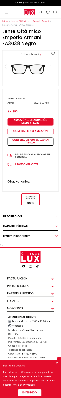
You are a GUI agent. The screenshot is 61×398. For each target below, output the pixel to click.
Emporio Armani (41, 21)
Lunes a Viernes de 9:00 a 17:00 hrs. (31, 321)
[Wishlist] (47, 12)
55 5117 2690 (37, 357)
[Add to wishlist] (53, 53)
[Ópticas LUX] (29, 12)
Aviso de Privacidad (24, 384)
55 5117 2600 (29, 353)
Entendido (29, 393)
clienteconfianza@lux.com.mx (27, 330)
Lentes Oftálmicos (20, 21)
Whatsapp (17, 325)
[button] (6, 12)
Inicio (5, 21)
